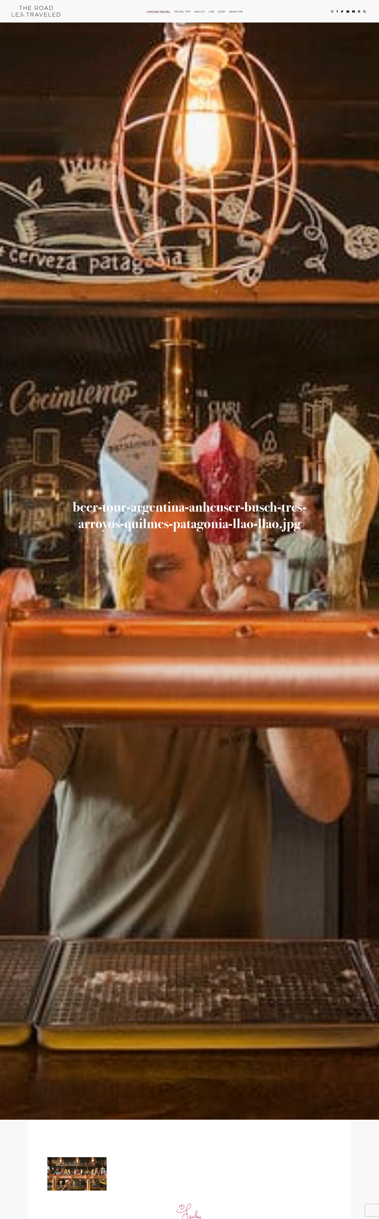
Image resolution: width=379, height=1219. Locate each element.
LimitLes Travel (158, 12)
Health (199, 12)
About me (236, 12)
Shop (221, 12)
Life (211, 12)
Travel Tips (182, 12)
